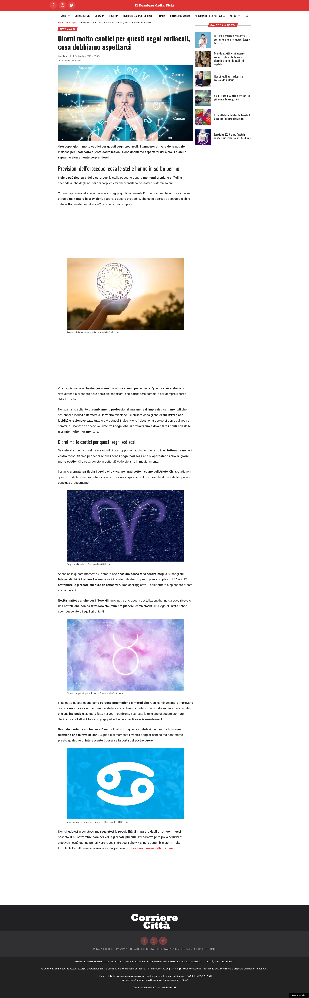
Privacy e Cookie (103, 949)
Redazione (121, 949)
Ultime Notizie (82, 15)
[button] (246, 15)
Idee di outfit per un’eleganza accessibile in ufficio (228, 78)
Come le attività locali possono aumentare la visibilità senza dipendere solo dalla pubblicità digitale (229, 58)
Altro (233, 15)
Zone (63, 15)
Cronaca (99, 15)
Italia (162, 15)
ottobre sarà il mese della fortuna (149, 848)
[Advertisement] (125, 234)
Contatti (134, 949)
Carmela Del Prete (71, 60)
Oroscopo (71, 22)
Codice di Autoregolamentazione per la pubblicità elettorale (178, 949)
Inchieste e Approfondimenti (138, 15)
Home (61, 22)
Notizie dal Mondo (180, 15)
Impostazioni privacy (298, 995)
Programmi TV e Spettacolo (210, 15)
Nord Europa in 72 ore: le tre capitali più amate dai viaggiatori (232, 97)
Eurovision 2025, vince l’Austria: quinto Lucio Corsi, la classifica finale (232, 136)
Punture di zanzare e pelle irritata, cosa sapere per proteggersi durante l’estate (232, 39)
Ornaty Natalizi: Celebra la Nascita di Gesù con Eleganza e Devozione (232, 117)
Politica (113, 15)
